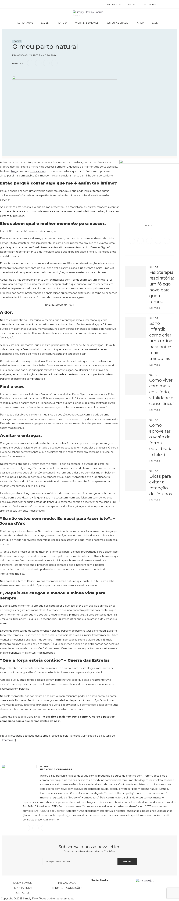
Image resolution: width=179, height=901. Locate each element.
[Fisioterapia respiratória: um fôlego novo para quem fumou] (135, 276)
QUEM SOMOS (22, 883)
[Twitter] (141, 240)
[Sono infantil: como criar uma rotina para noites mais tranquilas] (135, 327)
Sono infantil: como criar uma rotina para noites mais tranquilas (160, 341)
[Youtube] (167, 240)
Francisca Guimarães (56, 769)
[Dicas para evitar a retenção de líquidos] (135, 480)
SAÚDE (45, 22)
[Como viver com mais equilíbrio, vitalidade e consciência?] (135, 384)
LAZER (155, 22)
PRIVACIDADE (67, 883)
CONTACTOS (149, 4)
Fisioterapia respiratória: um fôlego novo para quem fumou (161, 287)
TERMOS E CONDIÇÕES (67, 888)
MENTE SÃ (61, 22)
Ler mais (154, 307)
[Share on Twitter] (38, 63)
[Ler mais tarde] (15, 73)
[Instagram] (149, 240)
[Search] (163, 4)
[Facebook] (132, 240)
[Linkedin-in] (95, 889)
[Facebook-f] (103, 889)
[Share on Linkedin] (46, 63)
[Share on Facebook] (30, 63)
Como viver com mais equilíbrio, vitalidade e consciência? (161, 392)
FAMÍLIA (140, 22)
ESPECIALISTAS (113, 4)
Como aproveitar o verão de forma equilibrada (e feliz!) (161, 440)
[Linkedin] (158, 240)
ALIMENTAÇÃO (25, 22)
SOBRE (131, 4)
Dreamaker (8, 740)
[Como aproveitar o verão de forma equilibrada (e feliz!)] (135, 429)
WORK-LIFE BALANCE (87, 22)
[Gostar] (22, 73)
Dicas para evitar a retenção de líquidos (160, 485)
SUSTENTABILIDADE (117, 22)
